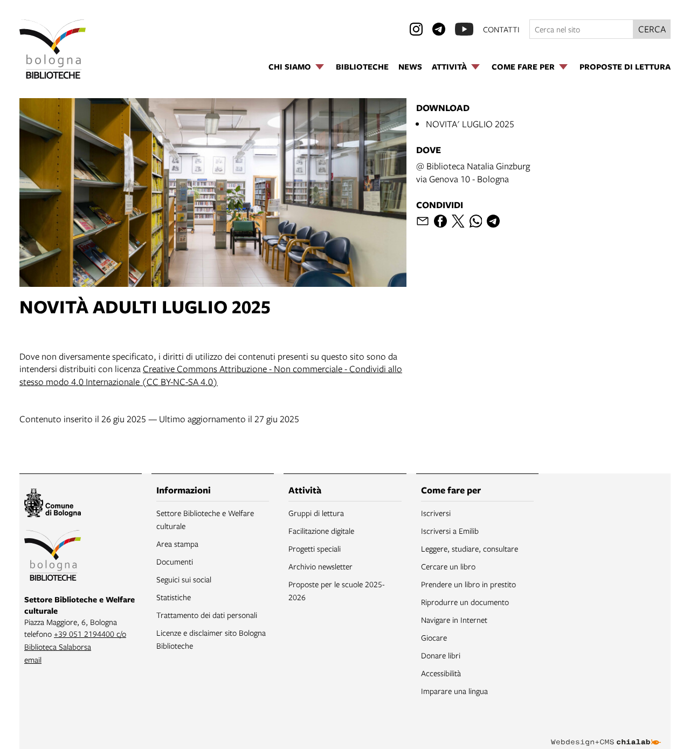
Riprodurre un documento (465, 601)
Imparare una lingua (454, 690)
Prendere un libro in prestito (468, 584)
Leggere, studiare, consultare (469, 548)
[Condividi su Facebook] (440, 221)
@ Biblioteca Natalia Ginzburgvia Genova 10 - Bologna (473, 172)
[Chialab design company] (606, 733)
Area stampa (177, 543)
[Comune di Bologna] (52, 504)
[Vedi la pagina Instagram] (416, 29)
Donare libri (440, 655)
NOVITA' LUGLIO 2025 (470, 124)
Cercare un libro (448, 566)
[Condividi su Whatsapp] (476, 221)
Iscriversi (436, 512)
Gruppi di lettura (316, 512)
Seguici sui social (183, 579)
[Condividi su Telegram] (493, 221)
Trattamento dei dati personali (206, 614)
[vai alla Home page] (52, 49)
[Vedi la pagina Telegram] (438, 29)
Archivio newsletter (320, 566)
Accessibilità (441, 673)
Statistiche (173, 597)
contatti (501, 29)
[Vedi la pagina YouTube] (464, 29)
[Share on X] (458, 221)
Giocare (434, 637)
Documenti (174, 561)
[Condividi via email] (422, 221)
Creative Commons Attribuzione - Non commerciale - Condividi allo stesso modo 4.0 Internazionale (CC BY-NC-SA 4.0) (210, 375)
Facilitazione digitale (321, 530)
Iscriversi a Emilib (450, 530)
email (33, 659)
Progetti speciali (314, 548)
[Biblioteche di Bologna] (52, 557)
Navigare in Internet (454, 619)
